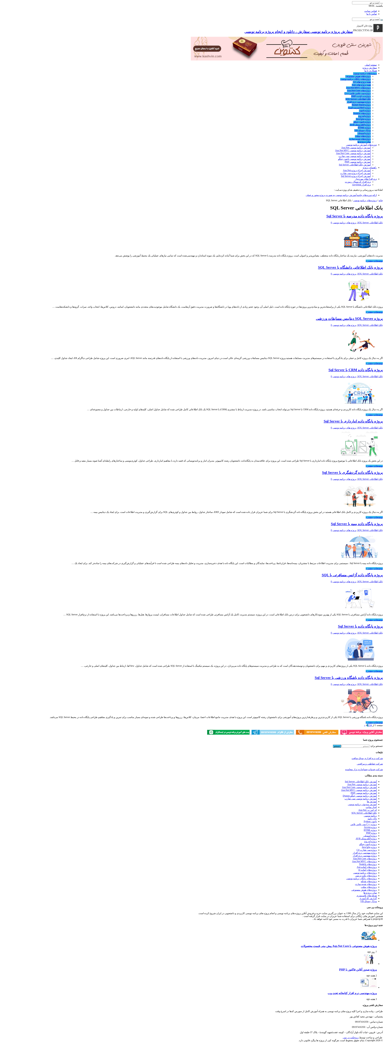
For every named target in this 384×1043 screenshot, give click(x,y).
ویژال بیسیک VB (362, 130)
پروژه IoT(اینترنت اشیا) (359, 107)
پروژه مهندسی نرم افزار (359, 102)
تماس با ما (371, 14)
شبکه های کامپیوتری (366, 895)
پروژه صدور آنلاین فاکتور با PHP (358, 969)
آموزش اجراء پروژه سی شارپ (355, 173)
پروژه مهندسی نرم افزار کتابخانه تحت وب (352, 993)
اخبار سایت (371, 807)
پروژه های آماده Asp (367, 867)
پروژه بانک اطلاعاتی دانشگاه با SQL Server (350, 267)
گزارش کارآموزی (368, 898)
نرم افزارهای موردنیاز (366, 179)
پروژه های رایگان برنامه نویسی (355, 79)
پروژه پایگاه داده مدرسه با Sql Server (354, 216)
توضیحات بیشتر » (374, 261)
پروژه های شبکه (369, 881)
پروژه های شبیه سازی (360, 139)
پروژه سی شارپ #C (367, 850)
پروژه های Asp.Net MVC (358, 87)
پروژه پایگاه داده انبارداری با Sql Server (353, 421)
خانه (381, 200)
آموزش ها (372, 801)
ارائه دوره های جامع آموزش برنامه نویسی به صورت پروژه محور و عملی (341, 195)
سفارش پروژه (370, 67)
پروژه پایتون (365, 110)
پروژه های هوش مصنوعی (358, 76)
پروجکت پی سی (351, 1037)
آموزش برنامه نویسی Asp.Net (356, 147)
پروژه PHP (371, 833)
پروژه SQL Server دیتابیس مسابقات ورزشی (349, 319)
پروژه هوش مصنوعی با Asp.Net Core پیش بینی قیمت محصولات (339, 946)
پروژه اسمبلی (364, 133)
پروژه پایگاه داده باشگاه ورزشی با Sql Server (349, 678)
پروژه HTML (364, 127)
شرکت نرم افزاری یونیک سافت (367, 758)
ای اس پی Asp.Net (367, 810)
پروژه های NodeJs (362, 113)
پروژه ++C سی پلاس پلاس (363, 824)
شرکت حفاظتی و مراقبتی (370, 764)
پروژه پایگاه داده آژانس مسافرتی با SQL (352, 575)
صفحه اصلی (371, 65)
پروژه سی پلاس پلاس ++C (357, 93)
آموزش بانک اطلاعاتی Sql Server (355, 164)
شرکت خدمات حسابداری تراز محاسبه (364, 769)
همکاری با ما (370, 70)
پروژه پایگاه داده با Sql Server (360, 626)
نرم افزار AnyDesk (361, 184)
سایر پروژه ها (364, 142)
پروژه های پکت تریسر (366, 875)
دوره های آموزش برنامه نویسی (361, 144)
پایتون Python (370, 821)
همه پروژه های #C (362, 82)
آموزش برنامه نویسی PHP (358, 162)
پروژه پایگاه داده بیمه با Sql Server (357, 524)
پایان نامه (372, 818)
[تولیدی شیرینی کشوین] (287, 59)
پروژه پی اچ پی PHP (361, 96)
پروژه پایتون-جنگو (362, 122)
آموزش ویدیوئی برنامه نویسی (362, 804)
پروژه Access (370, 827)
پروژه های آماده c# (367, 870)
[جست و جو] (381, 3)
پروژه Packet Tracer (361, 105)
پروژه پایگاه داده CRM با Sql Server (355, 370)
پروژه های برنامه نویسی (365, 73)
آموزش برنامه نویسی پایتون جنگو (354, 159)
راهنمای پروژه (370, 167)
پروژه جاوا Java (363, 119)
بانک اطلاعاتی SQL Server (358, 99)
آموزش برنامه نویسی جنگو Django (360, 796)
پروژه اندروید (364, 116)
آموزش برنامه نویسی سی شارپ (355, 156)
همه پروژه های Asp (361, 85)
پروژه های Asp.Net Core (359, 90)
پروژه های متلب (363, 136)
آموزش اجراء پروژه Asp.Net (357, 170)
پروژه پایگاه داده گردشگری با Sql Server (352, 472)
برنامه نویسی (370, 815)
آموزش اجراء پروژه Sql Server (356, 176)
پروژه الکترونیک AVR (360, 124)
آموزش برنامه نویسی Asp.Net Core (353, 153)
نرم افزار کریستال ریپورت (358, 182)
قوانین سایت (370, 11)
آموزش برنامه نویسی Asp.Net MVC (353, 150)
